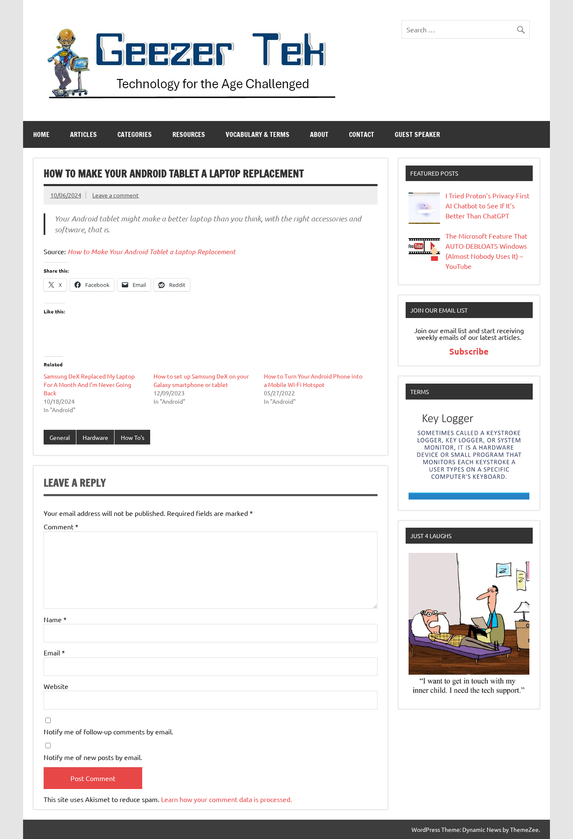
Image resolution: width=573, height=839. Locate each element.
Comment (61, 526)
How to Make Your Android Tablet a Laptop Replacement (151, 251)
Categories (134, 134)
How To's (132, 437)
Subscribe (469, 351)
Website (56, 686)
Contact (361, 134)
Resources (188, 134)
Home (41, 134)
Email (54, 652)
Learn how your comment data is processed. (226, 799)
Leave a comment (115, 195)
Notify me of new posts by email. (93, 757)
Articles (83, 134)
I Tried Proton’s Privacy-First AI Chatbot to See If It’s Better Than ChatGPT (487, 205)
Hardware (95, 437)
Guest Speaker (417, 134)
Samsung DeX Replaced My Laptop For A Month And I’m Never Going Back (89, 384)
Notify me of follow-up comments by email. (108, 731)
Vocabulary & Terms (257, 134)
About (319, 134)
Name (55, 619)
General (59, 437)
